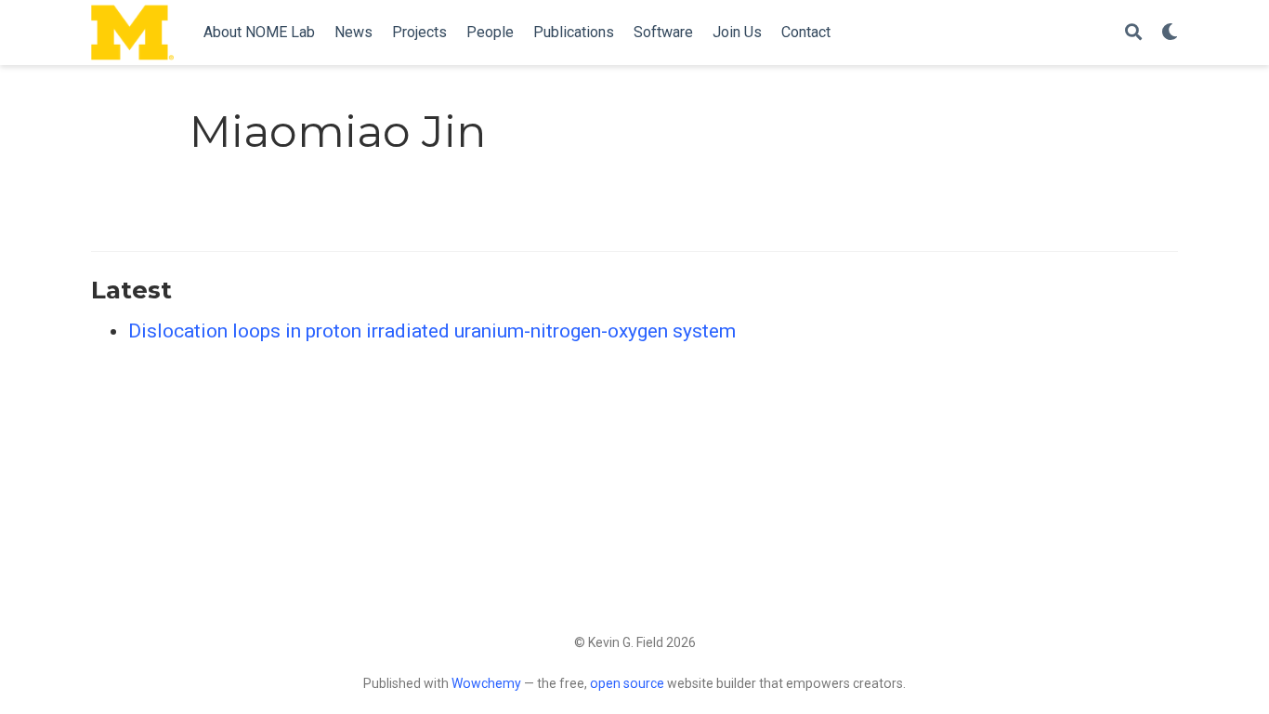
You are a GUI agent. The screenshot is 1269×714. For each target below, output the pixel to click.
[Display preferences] (1169, 33)
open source (627, 683)
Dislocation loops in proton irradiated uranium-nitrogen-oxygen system (432, 331)
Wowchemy (486, 683)
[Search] (1133, 33)
